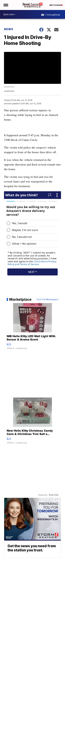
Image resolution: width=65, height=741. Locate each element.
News (8, 29)
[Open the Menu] (5, 5)
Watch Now (55, 5)
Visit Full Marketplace (47, 299)
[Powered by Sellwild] (53, 495)
